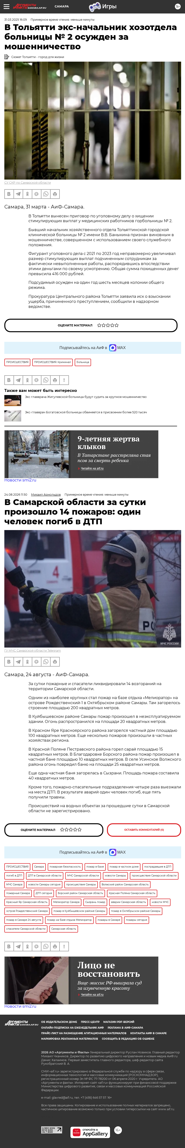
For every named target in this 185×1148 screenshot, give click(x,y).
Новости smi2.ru (20, 480)
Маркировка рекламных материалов (69, 1038)
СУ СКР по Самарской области (27, 182)
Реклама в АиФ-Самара (125, 1027)
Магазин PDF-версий (118, 1022)
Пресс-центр (90, 1022)
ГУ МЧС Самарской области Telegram (32, 650)
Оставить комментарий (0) (144, 829)
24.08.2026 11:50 (15, 494)
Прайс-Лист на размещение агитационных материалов (83, 1033)
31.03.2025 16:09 (15, 19)
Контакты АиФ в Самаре (148, 1033)
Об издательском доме (59, 1022)
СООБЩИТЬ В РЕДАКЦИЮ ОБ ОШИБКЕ (128, 1038)
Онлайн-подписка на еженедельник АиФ (72, 1027)
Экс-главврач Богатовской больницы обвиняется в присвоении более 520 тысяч (86, 412)
